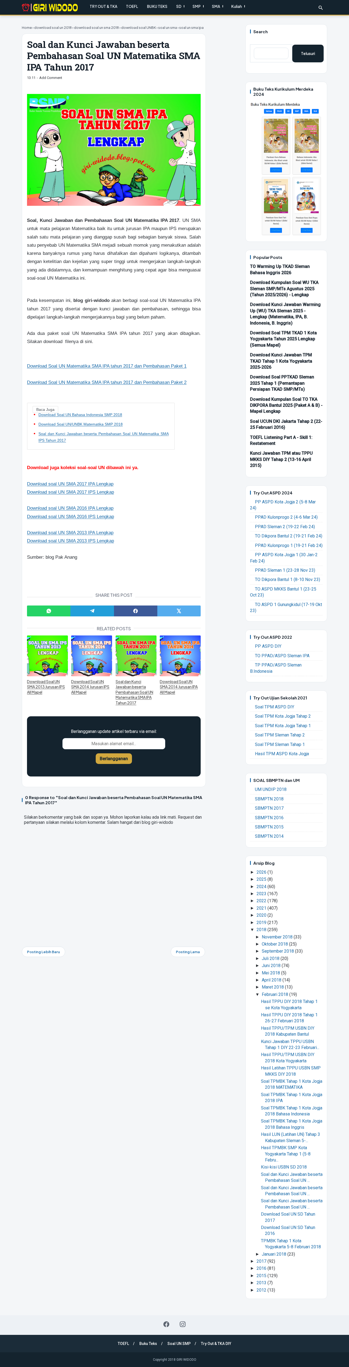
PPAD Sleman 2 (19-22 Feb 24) (285, 526)
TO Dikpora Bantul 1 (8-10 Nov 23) (287, 579)
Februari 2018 (275, 994)
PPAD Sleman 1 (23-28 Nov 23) (285, 570)
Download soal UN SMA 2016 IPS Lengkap (70, 516)
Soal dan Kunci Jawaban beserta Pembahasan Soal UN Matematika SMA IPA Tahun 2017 (134, 692)
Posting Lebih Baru (43, 952)
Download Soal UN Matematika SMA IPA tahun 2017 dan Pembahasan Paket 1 (106, 366)
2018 (262, 929)
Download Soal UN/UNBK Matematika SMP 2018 (80, 424)
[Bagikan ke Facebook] (135, 610)
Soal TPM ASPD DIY (274, 707)
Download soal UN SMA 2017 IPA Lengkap (70, 484)
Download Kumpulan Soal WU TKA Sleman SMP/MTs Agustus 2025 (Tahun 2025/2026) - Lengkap (284, 288)
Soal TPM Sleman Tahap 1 (280, 744)
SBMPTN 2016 (269, 817)
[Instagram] (182, 1324)
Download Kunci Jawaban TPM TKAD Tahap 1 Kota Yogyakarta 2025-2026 (281, 361)
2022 (262, 900)
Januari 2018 (274, 1254)
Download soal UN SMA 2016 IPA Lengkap (70, 508)
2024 (262, 886)
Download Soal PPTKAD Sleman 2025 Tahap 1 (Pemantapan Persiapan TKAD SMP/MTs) (282, 383)
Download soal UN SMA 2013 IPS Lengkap (70, 540)
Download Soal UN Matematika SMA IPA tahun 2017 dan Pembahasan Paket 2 (106, 382)
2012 (262, 1290)
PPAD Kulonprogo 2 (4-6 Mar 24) (286, 517)
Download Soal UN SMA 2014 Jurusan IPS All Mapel (90, 687)
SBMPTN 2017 (269, 808)
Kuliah (236, 6)
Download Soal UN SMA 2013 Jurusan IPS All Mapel (46, 687)
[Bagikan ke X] (179, 610)
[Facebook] (166, 1324)
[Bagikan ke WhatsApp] (48, 610)
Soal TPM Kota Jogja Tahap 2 (283, 716)
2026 (262, 872)
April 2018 (272, 980)
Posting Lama (188, 952)
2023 (262, 893)
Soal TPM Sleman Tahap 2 (280, 735)
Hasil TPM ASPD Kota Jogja (282, 753)
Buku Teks (148, 1343)
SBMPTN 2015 (269, 827)
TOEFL (132, 6)
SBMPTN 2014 (269, 836)
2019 (262, 922)
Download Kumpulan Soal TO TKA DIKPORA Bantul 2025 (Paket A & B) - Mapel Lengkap (286, 405)
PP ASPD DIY (268, 646)
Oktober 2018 (275, 944)
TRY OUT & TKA (103, 6)
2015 (262, 1275)
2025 (262, 879)
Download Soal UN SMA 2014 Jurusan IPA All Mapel (179, 687)
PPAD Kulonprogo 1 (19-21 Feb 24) (289, 545)
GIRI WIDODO (186, 1360)
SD (178, 6)
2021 (262, 908)
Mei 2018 (271, 972)
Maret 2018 (273, 987)
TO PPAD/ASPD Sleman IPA (282, 655)
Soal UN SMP (179, 1343)
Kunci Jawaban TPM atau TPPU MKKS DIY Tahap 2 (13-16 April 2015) (281, 459)
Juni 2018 (272, 965)
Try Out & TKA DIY (216, 1343)
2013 (262, 1282)
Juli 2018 (271, 958)
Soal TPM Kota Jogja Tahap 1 (283, 725)
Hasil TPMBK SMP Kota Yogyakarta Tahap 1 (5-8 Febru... (286, 1154)
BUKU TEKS (157, 6)
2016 (262, 1268)
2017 (262, 1261)
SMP (196, 6)
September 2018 (278, 951)
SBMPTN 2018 (269, 799)
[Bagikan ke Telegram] (92, 610)
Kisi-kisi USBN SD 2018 (284, 1167)
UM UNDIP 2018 (271, 789)
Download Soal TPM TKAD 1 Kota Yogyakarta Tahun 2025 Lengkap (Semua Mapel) (283, 339)
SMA (216, 6)
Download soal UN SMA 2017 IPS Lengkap (70, 492)
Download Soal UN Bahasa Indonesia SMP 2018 (80, 414)
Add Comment (50, 78)
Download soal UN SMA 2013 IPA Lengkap (70, 532)
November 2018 (278, 937)
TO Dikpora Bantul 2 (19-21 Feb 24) (288, 536)
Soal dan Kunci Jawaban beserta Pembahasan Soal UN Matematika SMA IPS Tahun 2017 (103, 437)
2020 (262, 915)
